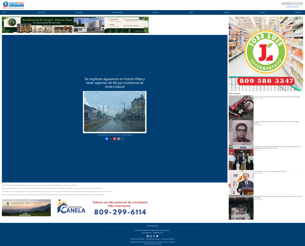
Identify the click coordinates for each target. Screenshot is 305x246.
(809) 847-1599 (158, 233)
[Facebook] (148, 236)
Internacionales (117, 12)
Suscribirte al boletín (292, 7)
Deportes (227, 12)
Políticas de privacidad (152, 239)
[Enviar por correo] (118, 138)
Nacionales (79, 12)
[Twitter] (154, 236)
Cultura (191, 12)
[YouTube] (157, 236)
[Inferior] (78, 208)
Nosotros (298, 12)
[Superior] (75, 25)
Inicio (4, 12)
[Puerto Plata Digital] (13, 5)
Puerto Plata (41, 12)
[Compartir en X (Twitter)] (110, 138)
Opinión (262, 12)
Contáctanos (147, 233)
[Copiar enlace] (122, 138)
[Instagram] (151, 236)
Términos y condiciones (137, 239)
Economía (156, 12)
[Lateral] (266, 54)
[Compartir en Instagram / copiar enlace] (114, 138)
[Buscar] (301, 4)
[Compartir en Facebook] (106, 138)
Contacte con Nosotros (168, 239)
